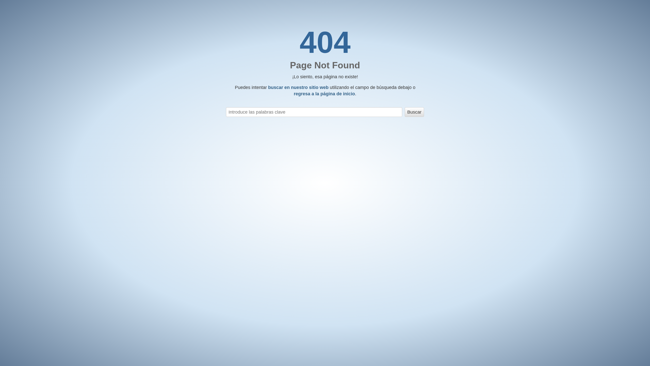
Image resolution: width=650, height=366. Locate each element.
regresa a (324, 93)
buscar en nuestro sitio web (298, 87)
